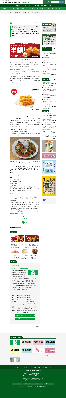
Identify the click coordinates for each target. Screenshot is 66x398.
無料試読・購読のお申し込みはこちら (25, 315)
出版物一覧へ (36, 5)
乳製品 (18, 8)
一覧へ (54, 48)
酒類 (14, 8)
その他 (63, 8)
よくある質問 (27, 383)
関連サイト (48, 383)
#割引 (18, 40)
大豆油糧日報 (13, 353)
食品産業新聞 (13, 346)
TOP (11, 10)
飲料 (10, 8)
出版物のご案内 (36, 367)
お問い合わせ (17, 383)
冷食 (46, 8)
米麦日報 (36, 346)
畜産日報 (24, 346)
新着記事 (17, 5)
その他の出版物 (14, 363)
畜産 (30, 8)
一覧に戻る (37, 326)
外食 (49, 8)
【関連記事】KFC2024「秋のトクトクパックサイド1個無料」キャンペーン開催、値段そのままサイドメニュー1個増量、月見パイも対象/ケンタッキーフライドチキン (25, 71)
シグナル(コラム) (26, 5)
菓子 (26, 8)
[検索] (61, 2)
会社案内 (21, 386)
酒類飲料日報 (49, 346)
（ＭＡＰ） (37, 374)
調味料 (22, 8)
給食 (53, 8)
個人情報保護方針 (42, 386)
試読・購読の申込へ (47, 30)
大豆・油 (41, 8)
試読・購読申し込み (46, 5)
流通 (56, 8)
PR (59, 8)
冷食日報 (24, 353)
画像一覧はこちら (25, 219)
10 (26, 10)
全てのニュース (5, 8)
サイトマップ (35, 386)
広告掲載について (38, 383)
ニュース (15, 10)
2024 (23, 10)
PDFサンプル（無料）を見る (25, 318)
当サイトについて (28, 386)
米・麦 (33, 8)
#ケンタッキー (13, 40)
